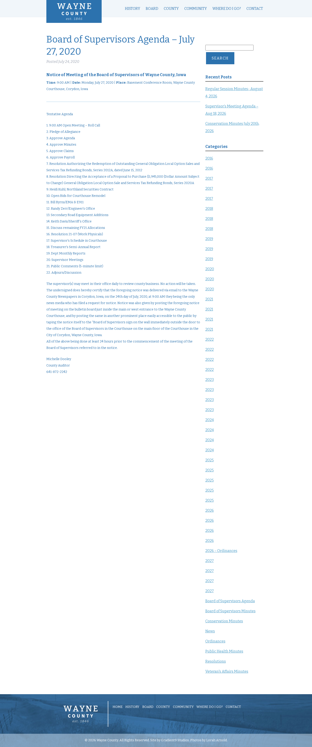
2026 (209, 510)
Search (220, 58)
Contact (254, 8)
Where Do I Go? (226, 8)
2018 (209, 208)
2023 (209, 380)
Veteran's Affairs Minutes (226, 671)
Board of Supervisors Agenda (230, 601)
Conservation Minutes (224, 621)
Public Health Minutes (224, 651)
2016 (209, 158)
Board (152, 8)
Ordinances (215, 641)
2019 (209, 239)
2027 (209, 561)
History (132, 8)
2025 (209, 460)
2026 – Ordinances (221, 551)
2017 (209, 178)
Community (195, 8)
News (210, 631)
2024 (209, 420)
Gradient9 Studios (175, 740)
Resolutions (215, 661)
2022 (209, 339)
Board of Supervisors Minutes (230, 611)
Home (118, 707)
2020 (209, 269)
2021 (209, 299)
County (171, 8)
